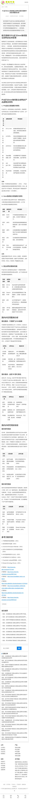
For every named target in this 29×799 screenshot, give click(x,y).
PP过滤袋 (17, 751)
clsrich (7, 16)
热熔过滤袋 (17, 753)
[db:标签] (4, 604)
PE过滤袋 (17, 749)
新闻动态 (3, 749)
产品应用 (19, 784)
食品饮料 (3, 767)
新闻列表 (24, 784)
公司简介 (3, 747)
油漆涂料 (3, 769)
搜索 (19, 648)
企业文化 (3, 751)
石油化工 (3, 761)
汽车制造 (3, 765)
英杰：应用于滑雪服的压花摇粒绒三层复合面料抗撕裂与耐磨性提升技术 (15, 620)
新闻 (6, 6)
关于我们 (8, 784)
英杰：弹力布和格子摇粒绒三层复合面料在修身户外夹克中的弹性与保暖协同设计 (15, 641)
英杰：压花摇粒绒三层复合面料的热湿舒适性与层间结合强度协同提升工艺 (15, 638)
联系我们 (3, 753)
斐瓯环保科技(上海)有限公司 (10, 788)
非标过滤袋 (17, 755)
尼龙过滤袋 (17, 747)
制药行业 (3, 763)
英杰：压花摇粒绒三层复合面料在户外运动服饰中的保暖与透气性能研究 (15, 626)
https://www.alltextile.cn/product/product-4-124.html (14, 583)
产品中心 (14, 784)
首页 (3, 6)
